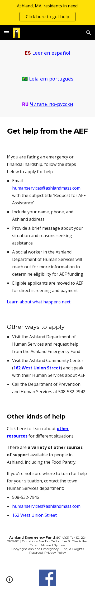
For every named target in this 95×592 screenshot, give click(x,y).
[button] (6, 32)
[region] (47, 12)
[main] (47, 53)
